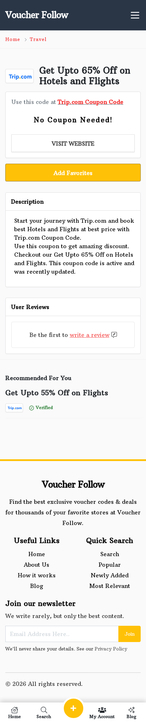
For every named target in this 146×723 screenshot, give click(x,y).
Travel (38, 39)
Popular (110, 564)
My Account (102, 716)
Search (109, 554)
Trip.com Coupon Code (90, 101)
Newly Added (110, 575)
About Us (36, 564)
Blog (36, 585)
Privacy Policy (111, 649)
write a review (90, 334)
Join (129, 634)
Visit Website (73, 143)
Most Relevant (109, 585)
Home (12, 39)
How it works (37, 575)
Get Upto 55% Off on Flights (56, 392)
